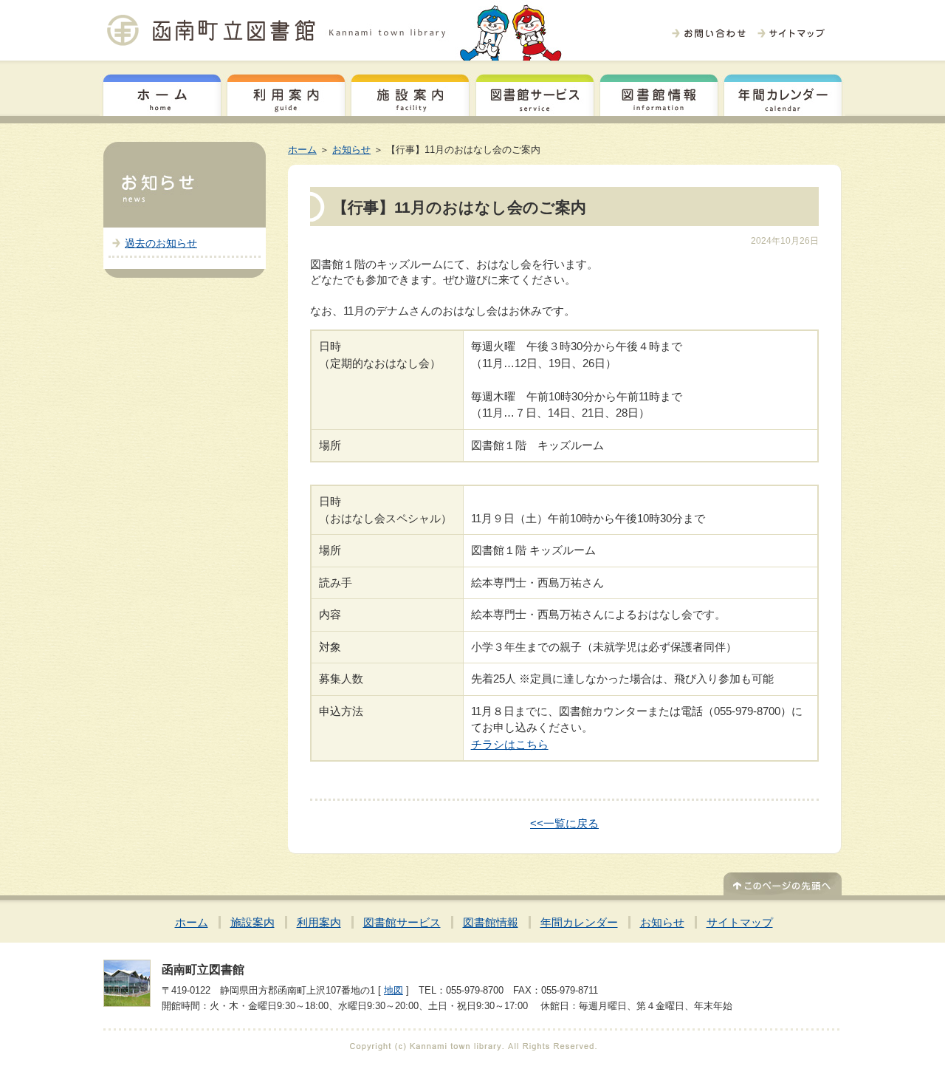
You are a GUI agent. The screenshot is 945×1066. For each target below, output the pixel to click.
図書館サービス (535, 93)
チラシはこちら (510, 744)
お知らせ (351, 149)
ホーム (162, 93)
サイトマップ (740, 922)
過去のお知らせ (161, 243)
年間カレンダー (783, 93)
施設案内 (410, 93)
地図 (393, 990)
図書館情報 (659, 93)
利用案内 (286, 93)
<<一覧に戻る (564, 823)
